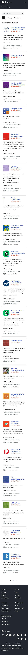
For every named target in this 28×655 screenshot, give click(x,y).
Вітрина (17, 589)
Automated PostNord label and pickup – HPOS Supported (17, 252)
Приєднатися (19, 603)
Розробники (5, 608)
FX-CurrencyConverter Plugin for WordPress (17, 478)
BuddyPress (6, 624)
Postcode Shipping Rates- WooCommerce (16, 167)
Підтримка (5, 605)
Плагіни (17, 595)
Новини (4, 592)
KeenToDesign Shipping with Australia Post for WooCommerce (16, 450)
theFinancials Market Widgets (16, 282)
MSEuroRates (15, 503)
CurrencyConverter (17, 55)
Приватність (5, 598)
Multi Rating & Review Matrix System (15, 531)
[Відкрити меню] (25, 2)
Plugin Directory (6, 7)
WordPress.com (7, 616)
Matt (4, 619)
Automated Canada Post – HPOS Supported (17, 312)
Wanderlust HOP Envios (15, 422)
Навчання (4, 603)
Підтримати (19, 608)
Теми (16, 592)
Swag (17, 611)
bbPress (5, 621)
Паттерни (18, 598)
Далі (17, 580)
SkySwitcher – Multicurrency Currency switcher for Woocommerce (16, 555)
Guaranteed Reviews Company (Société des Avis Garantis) (18, 28)
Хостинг (4, 595)
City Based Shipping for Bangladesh (17, 395)
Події (16, 605)
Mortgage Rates (16, 109)
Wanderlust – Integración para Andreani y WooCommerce (16, 135)
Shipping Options (16, 340)
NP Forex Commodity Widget (17, 369)
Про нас (4, 589)
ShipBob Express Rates (16, 199)
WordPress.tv (6, 611)
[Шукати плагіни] (22, 13)
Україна (7, 631)
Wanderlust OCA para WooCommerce (18, 84)
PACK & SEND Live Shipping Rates (17, 226)
